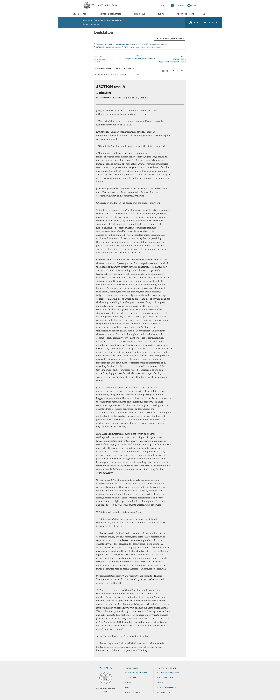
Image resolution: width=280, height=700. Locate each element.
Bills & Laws (139, 14)
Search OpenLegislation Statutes (171, 39)
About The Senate (185, 14)
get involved (180, 5)
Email (182, 70)
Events (161, 14)
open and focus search (204, 14)
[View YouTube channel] (162, 5)
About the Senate (133, 692)
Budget (128, 682)
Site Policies (163, 682)
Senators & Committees (110, 14)
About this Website (166, 687)
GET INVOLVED (163, 692)
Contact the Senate (166, 668)
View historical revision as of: (105, 74)
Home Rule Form (165, 678)
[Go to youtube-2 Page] (105, 692)
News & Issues (79, 14)
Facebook (173, 70)
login (193, 5)
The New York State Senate (105, 5)
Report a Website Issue (168, 673)
